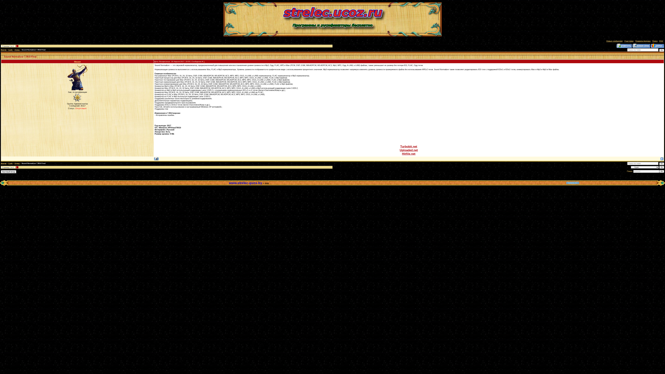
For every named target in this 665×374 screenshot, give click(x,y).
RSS (661, 41)
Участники (628, 41)
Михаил (77, 62)
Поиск (655, 41)
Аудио (17, 50)
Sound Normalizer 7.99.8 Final (34, 50)
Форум (3, 50)
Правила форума (642, 41)
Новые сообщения (614, 41)
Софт (10, 50)
